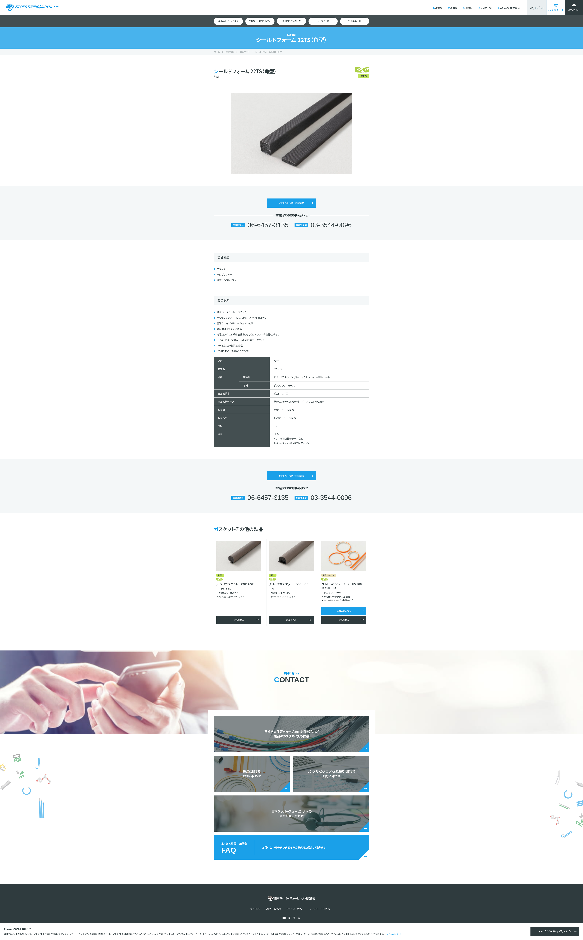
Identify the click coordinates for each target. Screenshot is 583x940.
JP (531, 7)
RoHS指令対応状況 (291, 21)
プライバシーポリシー (295, 908)
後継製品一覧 (354, 21)
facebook (294, 917)
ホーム (217, 51)
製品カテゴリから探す (228, 21)
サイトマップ (255, 908)
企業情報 (467, 7)
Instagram (289, 917)
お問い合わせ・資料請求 (291, 203)
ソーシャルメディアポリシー (321, 908)
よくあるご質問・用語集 (509, 7)
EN (536, 7)
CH (542, 7)
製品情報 (437, 7)
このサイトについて (273, 908)
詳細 (239, 619)
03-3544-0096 (331, 225)
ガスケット (244, 51)
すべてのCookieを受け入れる (555, 931)
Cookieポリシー (396, 934)
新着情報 (452, 7)
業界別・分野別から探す (260, 21)
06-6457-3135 (267, 225)
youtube (284, 917)
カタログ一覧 (484, 7)
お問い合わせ (574, 10)
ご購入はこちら (344, 610)
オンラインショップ (555, 10)
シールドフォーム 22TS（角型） (269, 51)
